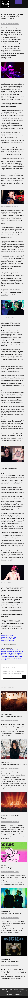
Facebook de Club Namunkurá (8, 637)
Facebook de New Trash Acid (8, 638)
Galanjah (18, 655)
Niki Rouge (3, 658)
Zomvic (15, 658)
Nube (8, 655)
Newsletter (18, 994)
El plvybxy (7, 659)
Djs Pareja (3, 650)
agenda (18, 2)
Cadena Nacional (5, 656)
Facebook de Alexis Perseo (7, 640)
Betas (19, 658)
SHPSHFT (12, 656)
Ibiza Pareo (10, 658)
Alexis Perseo (10, 651)
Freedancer (17, 651)
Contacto (9, 994)
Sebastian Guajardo (11, 650)
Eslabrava (12, 655)
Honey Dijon (7, 653)
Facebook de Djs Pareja (7, 635)
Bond (2, 659)
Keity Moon (19, 656)
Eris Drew (13, 653)
